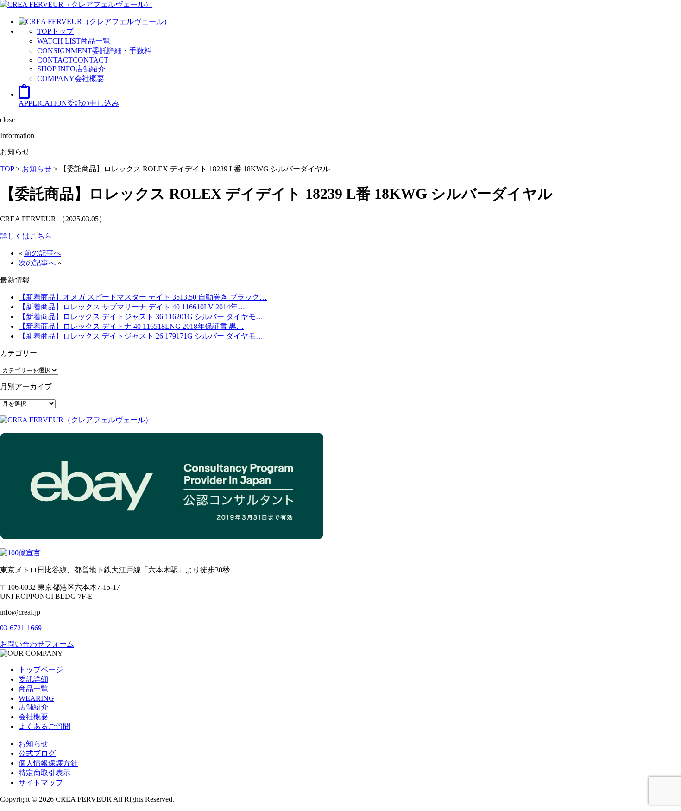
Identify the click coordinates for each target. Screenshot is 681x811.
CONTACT (72, 60)
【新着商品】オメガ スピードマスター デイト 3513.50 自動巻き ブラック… (143, 297)
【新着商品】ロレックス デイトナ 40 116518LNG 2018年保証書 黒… (131, 326)
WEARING (36, 698)
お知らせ (33, 744)
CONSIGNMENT (94, 51)
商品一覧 (33, 689)
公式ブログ (37, 753)
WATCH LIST (73, 41)
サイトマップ (41, 782)
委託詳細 (33, 679)
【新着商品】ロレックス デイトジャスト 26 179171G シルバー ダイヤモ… (141, 336)
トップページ (41, 669)
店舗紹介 (33, 707)
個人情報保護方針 (48, 763)
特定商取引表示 (44, 773)
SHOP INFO (71, 69)
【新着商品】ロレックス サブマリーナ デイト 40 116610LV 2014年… (132, 307)
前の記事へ (42, 253)
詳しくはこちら (26, 236)
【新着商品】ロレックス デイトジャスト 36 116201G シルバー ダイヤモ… (141, 317)
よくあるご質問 (44, 726)
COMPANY (70, 78)
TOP (55, 31)
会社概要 (33, 717)
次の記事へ (37, 263)
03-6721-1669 (21, 628)
